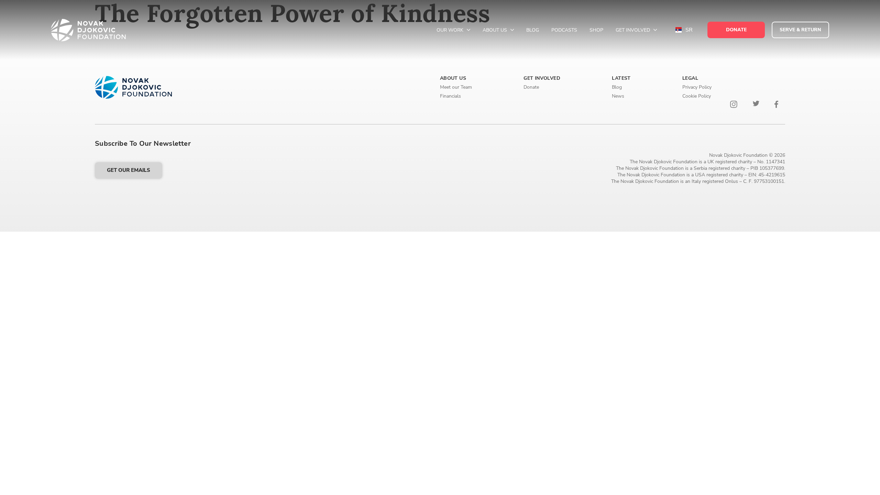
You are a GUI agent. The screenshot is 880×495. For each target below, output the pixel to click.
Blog (532, 30)
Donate (531, 87)
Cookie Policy (696, 96)
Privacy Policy (697, 87)
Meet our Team (456, 87)
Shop (596, 30)
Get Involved (633, 30)
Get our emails (128, 170)
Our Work (451, 30)
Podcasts (564, 30)
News (618, 96)
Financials (450, 96)
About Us (495, 30)
